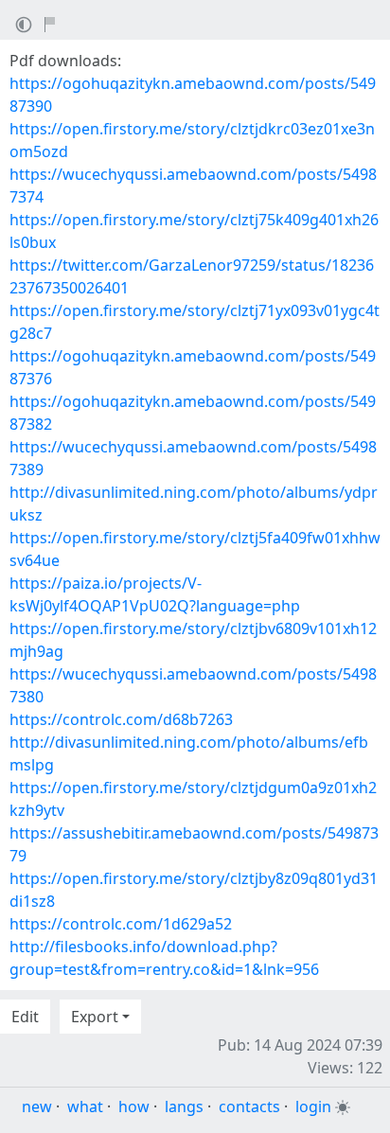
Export (94, 1016)
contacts (249, 1106)
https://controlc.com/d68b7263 (121, 719)
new (37, 1106)
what (85, 1106)
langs (184, 1106)
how (134, 1106)
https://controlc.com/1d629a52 (120, 923)
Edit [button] (25, 1016)
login (313, 1106)
